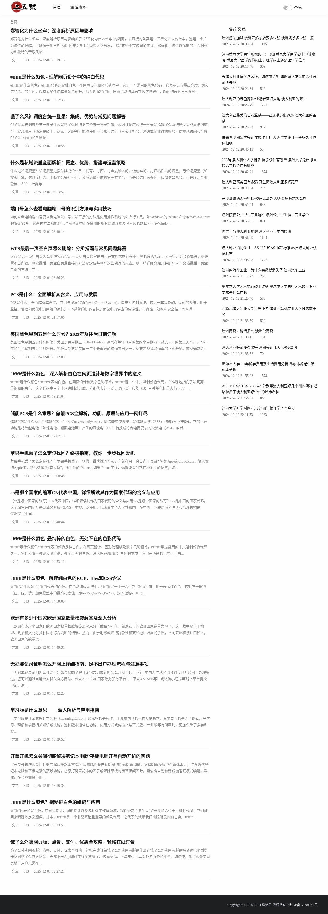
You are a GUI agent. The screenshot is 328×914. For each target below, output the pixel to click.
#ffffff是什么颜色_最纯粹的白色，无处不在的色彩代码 (65, 538)
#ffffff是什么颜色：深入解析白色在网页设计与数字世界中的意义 (76, 374)
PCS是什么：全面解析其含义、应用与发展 (53, 294)
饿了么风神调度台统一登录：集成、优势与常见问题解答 (68, 116)
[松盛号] (24, 12)
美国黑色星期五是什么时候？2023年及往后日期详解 (63, 334)
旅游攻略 (78, 7)
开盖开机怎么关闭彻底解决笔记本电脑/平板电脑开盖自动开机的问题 (80, 756)
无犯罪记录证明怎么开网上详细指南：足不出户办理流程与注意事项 (79, 664)
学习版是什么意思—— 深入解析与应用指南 (54, 710)
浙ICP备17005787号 (303, 905)
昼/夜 (298, 7)
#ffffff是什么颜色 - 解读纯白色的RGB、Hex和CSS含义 (65, 578)
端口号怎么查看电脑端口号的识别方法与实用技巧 (61, 208)
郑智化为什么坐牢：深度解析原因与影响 (51, 31)
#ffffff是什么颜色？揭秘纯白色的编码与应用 (55, 802)
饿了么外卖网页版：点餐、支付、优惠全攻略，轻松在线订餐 (72, 842)
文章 (15, 60)
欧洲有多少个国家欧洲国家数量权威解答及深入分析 (63, 618)
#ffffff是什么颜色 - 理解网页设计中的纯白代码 (57, 77)
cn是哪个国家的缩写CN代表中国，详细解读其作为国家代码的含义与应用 (85, 492)
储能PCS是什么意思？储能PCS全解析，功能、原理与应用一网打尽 (79, 413)
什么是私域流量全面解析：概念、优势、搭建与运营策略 (68, 162)
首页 (57, 7)
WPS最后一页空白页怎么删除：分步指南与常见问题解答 (68, 248)
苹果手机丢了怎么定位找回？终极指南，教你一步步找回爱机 (72, 453)
